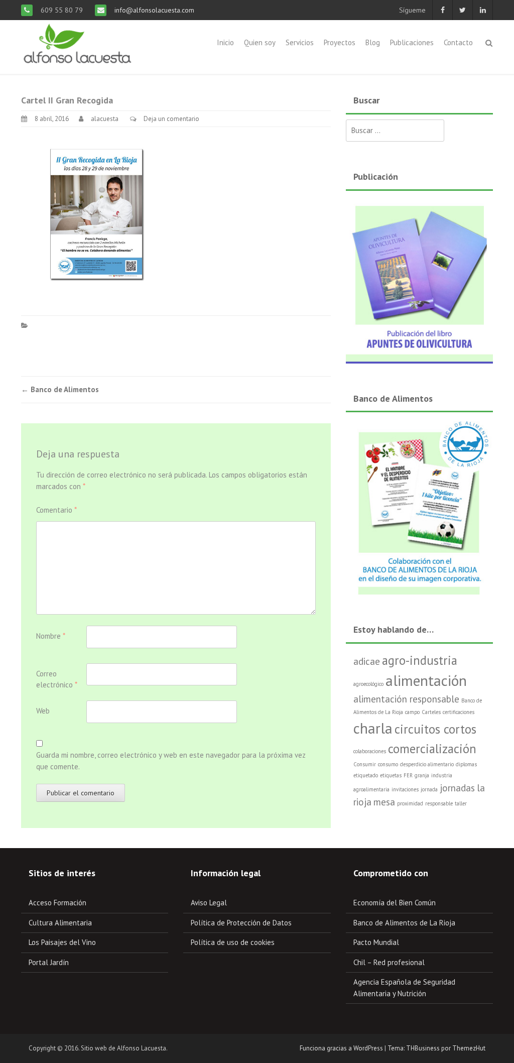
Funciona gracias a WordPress (341, 1048)
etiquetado (365, 775)
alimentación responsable (406, 699)
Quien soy (260, 42)
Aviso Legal (209, 902)
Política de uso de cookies (233, 942)
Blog (372, 42)
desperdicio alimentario (427, 764)
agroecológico (368, 683)
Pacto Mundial (376, 942)
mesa (384, 802)
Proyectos (339, 42)
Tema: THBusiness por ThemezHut (436, 1048)
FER (408, 775)
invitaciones (405, 789)
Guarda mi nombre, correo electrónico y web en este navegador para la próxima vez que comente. (171, 760)
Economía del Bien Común (394, 902)
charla (373, 728)
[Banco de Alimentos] (419, 506)
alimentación (426, 680)
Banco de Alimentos (60, 389)
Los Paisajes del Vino (62, 942)
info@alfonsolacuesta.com (153, 10)
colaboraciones (369, 751)
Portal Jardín (49, 962)
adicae (366, 661)
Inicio (225, 42)
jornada (429, 789)
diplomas (466, 764)
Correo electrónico (56, 679)
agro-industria (419, 660)
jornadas (457, 788)
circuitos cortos (435, 729)
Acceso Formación (57, 902)
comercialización (432, 749)
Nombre (50, 636)
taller (461, 803)
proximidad (410, 803)
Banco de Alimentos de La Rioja (404, 922)
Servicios (300, 42)
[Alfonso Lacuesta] (78, 44)
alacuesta (104, 118)
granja (422, 775)
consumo (388, 764)
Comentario (56, 510)
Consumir (364, 764)
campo (412, 712)
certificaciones (458, 712)
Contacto (458, 42)
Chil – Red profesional (389, 962)
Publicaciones (412, 42)
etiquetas (391, 775)
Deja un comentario (171, 118)
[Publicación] (419, 279)
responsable (439, 803)
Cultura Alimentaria (60, 922)
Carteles (431, 712)
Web (43, 711)
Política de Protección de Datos (241, 922)
